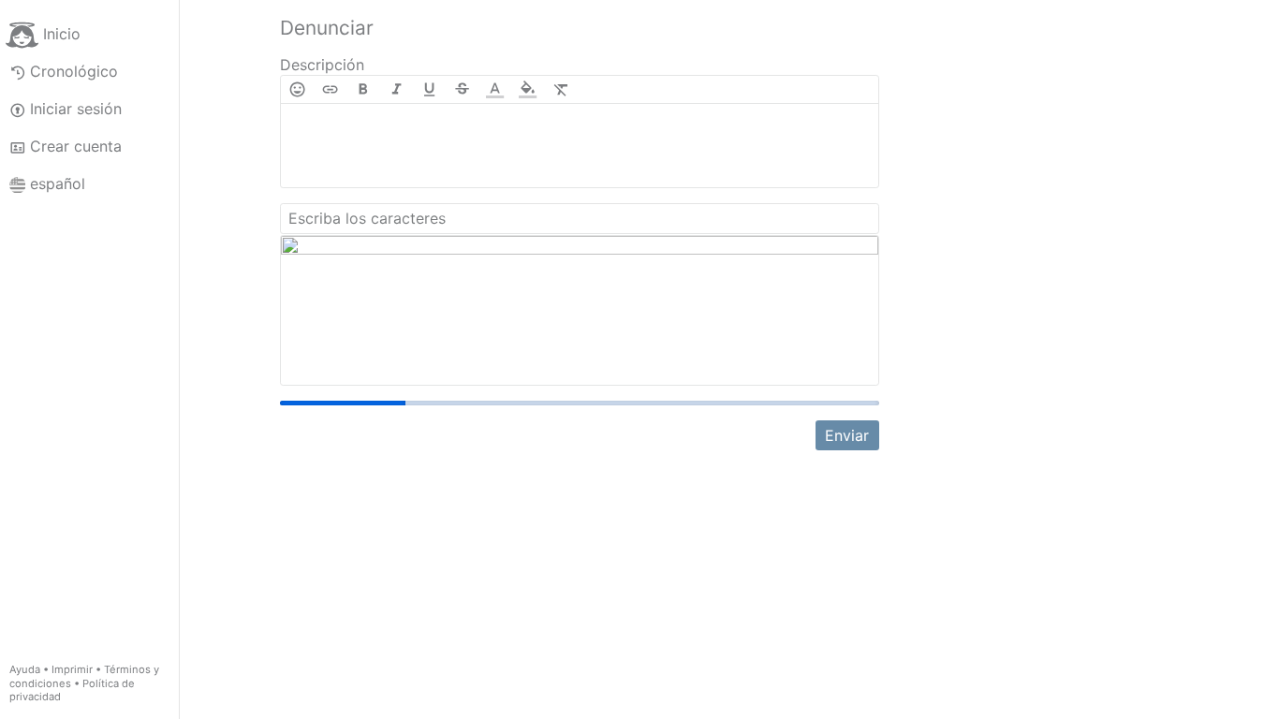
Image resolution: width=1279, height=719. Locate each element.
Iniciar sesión (76, 108)
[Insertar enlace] (330, 89)
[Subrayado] (429, 89)
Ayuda (24, 669)
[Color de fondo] (527, 89)
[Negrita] (362, 89)
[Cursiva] (396, 89)
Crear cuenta (76, 146)
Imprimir (72, 669)
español (57, 183)
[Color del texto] (494, 89)
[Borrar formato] (561, 89)
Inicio (62, 33)
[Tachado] (462, 89)
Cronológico (74, 71)
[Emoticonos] (297, 89)
